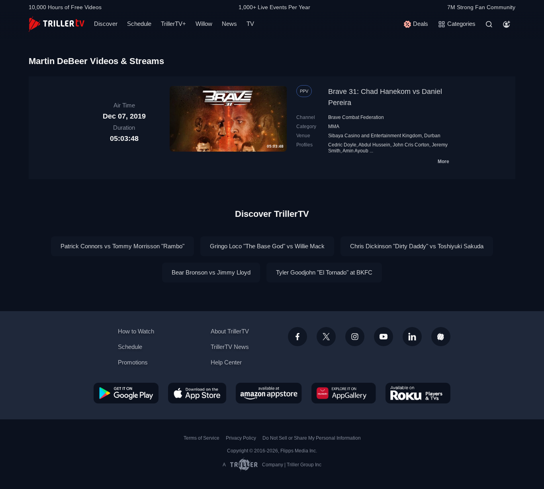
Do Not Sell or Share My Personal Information (311, 438)
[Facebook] (297, 336)
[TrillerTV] (56, 24)
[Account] (506, 24)
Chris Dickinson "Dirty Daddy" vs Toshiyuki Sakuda (416, 246)
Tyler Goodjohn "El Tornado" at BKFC (324, 272)
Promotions (133, 362)
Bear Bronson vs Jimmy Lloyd (211, 272)
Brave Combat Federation (356, 117)
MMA (333, 126)
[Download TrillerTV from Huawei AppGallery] (343, 393)
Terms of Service (201, 438)
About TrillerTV (230, 331)
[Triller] (440, 336)
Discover (105, 23)
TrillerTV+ (173, 23)
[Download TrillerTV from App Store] (197, 393)
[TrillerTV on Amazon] (269, 393)
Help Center (226, 362)
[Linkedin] (412, 336)
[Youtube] (383, 336)
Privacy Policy (241, 438)
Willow (204, 23)
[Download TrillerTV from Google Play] (126, 393)
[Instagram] (354, 336)
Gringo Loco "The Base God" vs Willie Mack (267, 246)
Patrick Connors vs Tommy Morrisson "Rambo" (122, 246)
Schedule (139, 23)
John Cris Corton (411, 145)
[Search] (489, 24)
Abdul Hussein (374, 145)
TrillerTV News (230, 346)
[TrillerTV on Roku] (417, 393)
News (229, 23)
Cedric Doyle (342, 145)
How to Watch (136, 331)
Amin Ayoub (355, 151)
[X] (326, 336)
